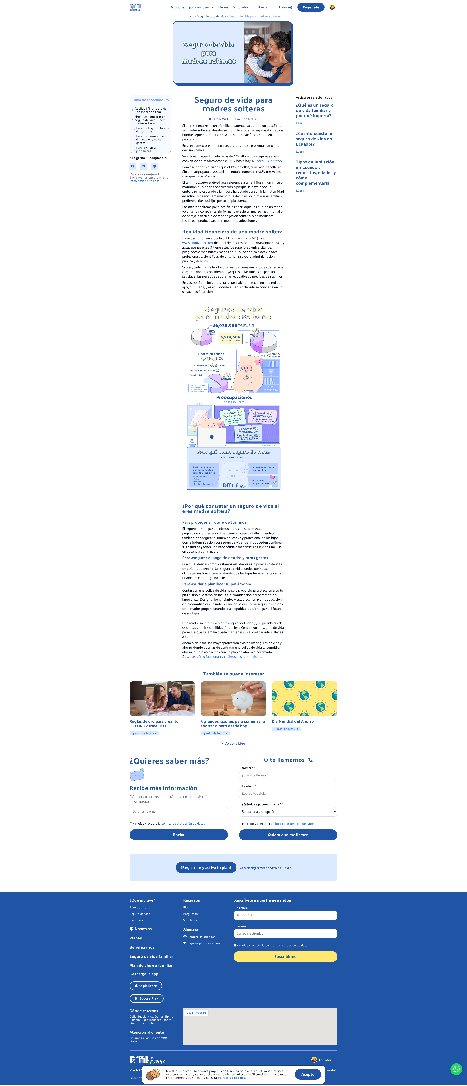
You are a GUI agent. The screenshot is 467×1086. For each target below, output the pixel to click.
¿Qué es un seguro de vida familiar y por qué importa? (315, 110)
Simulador (240, 7)
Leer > (300, 123)
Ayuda (263, 7)
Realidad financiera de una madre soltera (151, 110)
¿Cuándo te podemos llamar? (262, 804)
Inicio (190, 16)
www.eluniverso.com (197, 242)
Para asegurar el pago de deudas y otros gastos (151, 139)
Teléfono (248, 786)
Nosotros (177, 7)
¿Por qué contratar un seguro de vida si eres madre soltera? (150, 120)
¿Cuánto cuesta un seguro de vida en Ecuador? (315, 138)
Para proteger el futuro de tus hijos (152, 129)
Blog (200, 16)
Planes (223, 7)
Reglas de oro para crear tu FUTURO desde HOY (154, 723)
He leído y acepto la (169, 823)
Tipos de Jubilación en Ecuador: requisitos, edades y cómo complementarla (316, 172)
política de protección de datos (183, 823)
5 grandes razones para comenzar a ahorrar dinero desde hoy (233, 723)
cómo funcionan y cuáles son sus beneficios (229, 656)
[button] (167, 99)
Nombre (248, 768)
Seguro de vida (215, 16)
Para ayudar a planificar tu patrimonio (146, 151)
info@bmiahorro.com (144, 180)
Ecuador (325, 1060)
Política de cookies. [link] (232, 1077)
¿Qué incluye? (199, 7)
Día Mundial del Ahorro (293, 721)
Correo (241, 926)
